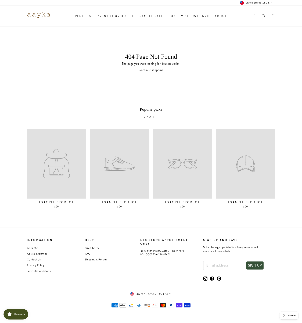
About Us (32, 248)
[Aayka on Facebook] (212, 278)
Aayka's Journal (37, 253)
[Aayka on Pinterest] (219, 278)
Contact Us (34, 259)
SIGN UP (255, 265)
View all (151, 117)
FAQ (87, 253)
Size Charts (92, 248)
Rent (79, 16)
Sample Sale (151, 16)
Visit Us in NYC (195, 16)
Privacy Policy (35, 265)
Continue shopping (151, 70)
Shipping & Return (96, 259)
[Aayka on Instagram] (205, 278)
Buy (172, 16)
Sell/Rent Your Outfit (111, 16)
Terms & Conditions (39, 271)
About (221, 16)
